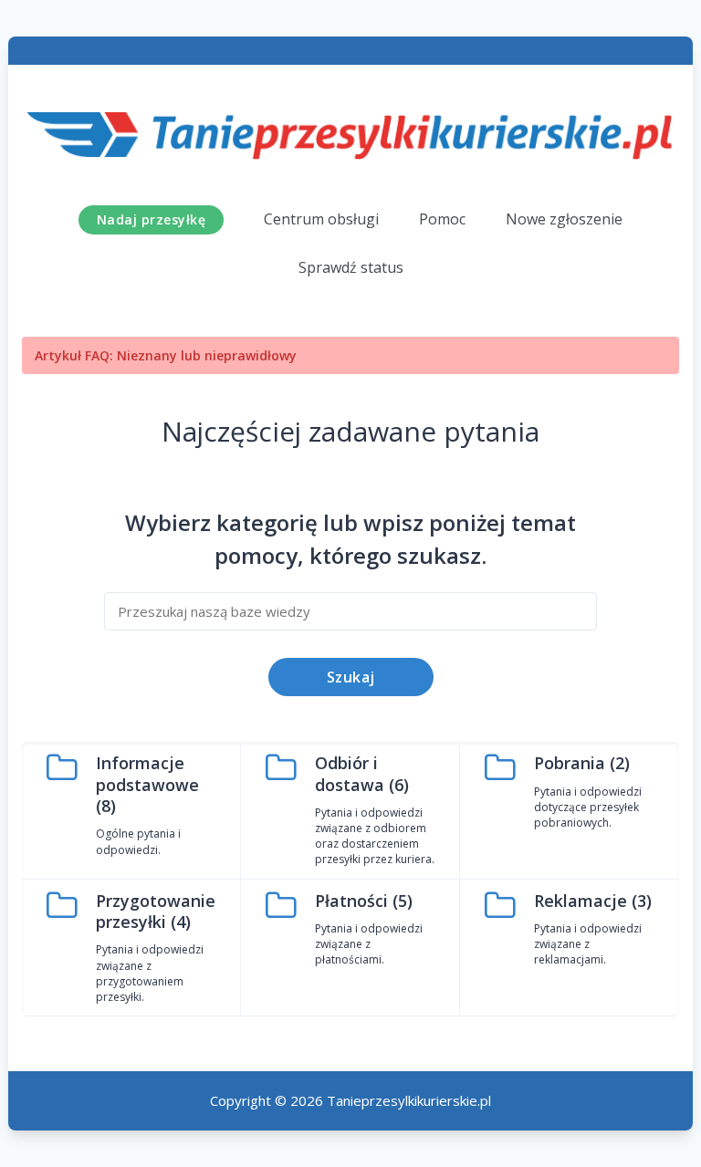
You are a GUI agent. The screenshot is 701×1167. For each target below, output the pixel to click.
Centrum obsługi (321, 219)
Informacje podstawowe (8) (147, 784)
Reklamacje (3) (593, 901)
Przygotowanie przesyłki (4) (155, 911)
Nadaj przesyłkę (151, 219)
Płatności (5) (364, 901)
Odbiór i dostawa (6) (362, 773)
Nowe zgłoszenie (564, 219)
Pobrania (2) (582, 763)
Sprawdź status (350, 267)
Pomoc (442, 219)
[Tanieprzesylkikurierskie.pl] (350, 132)
